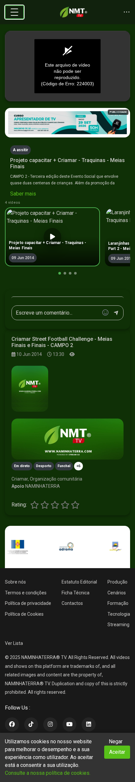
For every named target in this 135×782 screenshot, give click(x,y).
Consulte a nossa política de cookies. (47, 773)
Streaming (118, 624)
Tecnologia (118, 614)
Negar (116, 741)
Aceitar (117, 752)
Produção (117, 582)
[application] (67, 66)
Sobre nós (15, 582)
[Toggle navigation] (14, 12)
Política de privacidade (28, 603)
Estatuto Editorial (79, 582)
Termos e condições (26, 592)
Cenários (116, 592)
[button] (59, 273)
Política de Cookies (24, 614)
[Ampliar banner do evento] (67, 439)
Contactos (72, 603)
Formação (117, 603)
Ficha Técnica (75, 592)
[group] (52, 236)
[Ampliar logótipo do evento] (29, 389)
